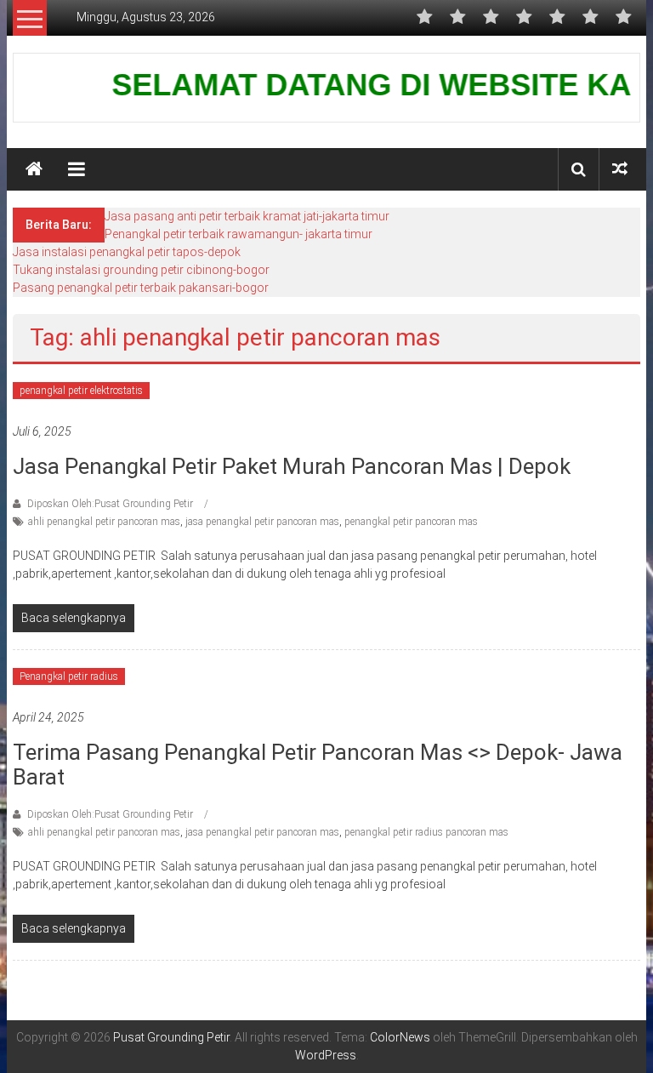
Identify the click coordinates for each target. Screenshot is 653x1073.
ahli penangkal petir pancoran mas (104, 522)
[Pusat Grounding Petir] (34, 169)
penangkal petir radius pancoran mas (426, 832)
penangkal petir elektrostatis (81, 391)
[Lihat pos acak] (619, 169)
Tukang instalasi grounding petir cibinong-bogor (141, 270)
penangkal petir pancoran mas (411, 522)
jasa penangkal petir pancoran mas (262, 522)
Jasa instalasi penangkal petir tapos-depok (127, 252)
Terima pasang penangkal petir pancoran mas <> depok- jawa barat (317, 764)
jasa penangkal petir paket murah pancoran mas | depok (292, 466)
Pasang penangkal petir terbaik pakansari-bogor (141, 287)
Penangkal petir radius (69, 676)
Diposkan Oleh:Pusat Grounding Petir (110, 504)
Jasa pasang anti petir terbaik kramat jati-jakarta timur (247, 216)
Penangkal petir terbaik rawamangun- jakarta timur (238, 234)
